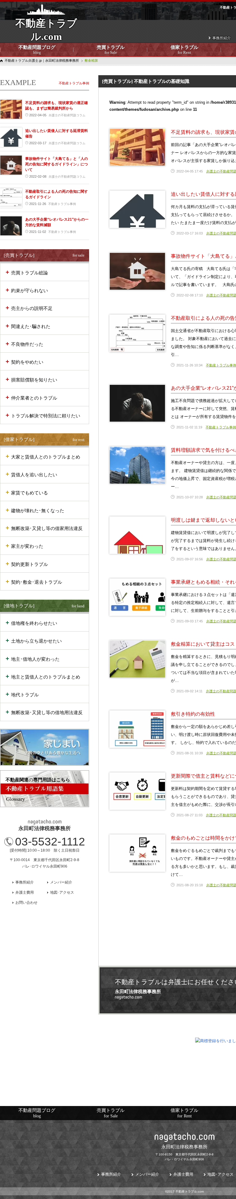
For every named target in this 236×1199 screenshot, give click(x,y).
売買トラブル (110, 50)
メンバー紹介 (61, 882)
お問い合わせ (26, 902)
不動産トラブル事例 (221, 427)
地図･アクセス (62, 892)
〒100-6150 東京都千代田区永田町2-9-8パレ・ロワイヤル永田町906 (184, 1152)
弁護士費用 (24, 892)
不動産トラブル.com (46, 34)
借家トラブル (184, 50)
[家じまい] (44, 747)
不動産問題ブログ (36, 50)
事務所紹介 (221, 38)
